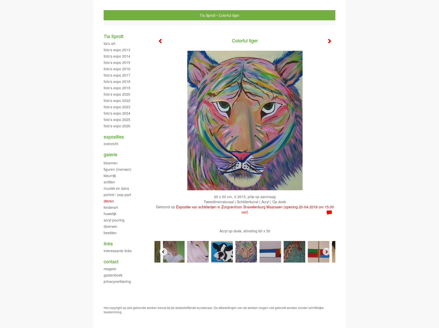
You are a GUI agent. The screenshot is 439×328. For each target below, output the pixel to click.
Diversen (110, 226)
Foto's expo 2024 (117, 113)
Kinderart (111, 207)
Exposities (114, 136)
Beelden (110, 232)
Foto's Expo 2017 (117, 75)
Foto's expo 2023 (117, 106)
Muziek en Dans (116, 188)
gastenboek (113, 275)
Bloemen (111, 162)
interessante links (118, 250)
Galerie (110, 154)
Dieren (109, 200)
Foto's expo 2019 (117, 87)
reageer (110, 268)
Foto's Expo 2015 (117, 62)
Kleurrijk (110, 175)
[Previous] (163, 251)
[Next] (326, 251)
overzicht (111, 143)
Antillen (109, 181)
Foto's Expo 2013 (117, 49)
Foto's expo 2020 (117, 94)
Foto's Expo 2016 (117, 68)
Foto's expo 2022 (117, 100)
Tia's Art (109, 43)
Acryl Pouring (114, 219)
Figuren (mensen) (117, 169)
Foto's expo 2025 (117, 119)
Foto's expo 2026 (117, 125)
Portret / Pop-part (117, 194)
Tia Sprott (207, 15)
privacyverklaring (117, 281)
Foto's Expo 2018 (117, 81)
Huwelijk (110, 213)
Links (108, 243)
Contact (111, 261)
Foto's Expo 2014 (117, 56)
